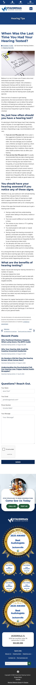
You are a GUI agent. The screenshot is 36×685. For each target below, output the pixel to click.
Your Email (4, 396)
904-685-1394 (18, 643)
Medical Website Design (15, 683)
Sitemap (18, 679)
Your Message (5, 414)
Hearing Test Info (8, 48)
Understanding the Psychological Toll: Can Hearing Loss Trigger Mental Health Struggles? (17, 369)
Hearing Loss (27, 654)
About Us (8, 654)
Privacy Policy (18, 677)
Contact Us (11, 658)
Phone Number (6, 405)
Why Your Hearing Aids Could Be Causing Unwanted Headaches (14, 350)
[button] (31, 8)
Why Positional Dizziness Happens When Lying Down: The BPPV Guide (16, 341)
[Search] (29, 663)
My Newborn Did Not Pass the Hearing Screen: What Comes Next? (17, 359)
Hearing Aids (17, 654)
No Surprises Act (22, 658)
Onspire (26, 683)
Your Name (4, 388)
